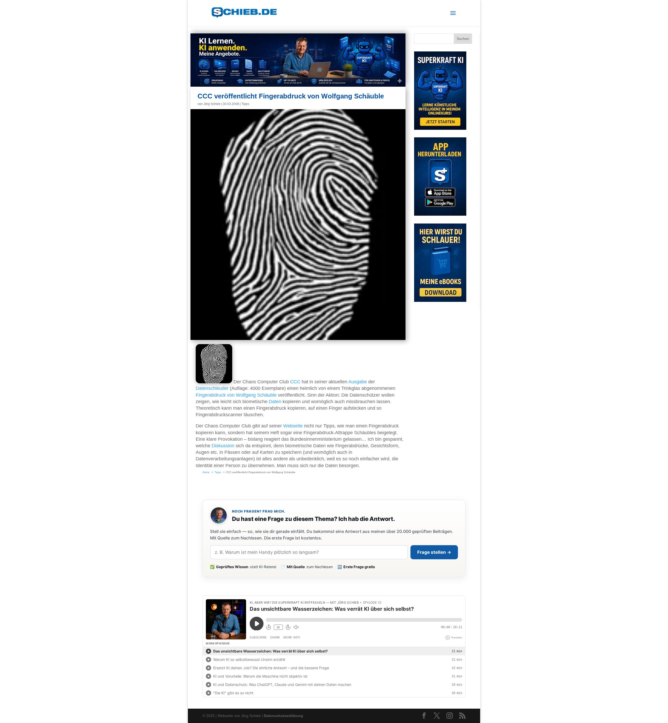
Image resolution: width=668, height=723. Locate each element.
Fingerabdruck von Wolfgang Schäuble (236, 395)
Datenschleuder (212, 388)
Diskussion (223, 445)
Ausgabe (357, 381)
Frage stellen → (434, 552)
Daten (275, 401)
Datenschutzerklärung (283, 716)
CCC (295, 381)
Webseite (293, 425)
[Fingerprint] (214, 381)
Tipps (245, 104)
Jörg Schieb (212, 104)
